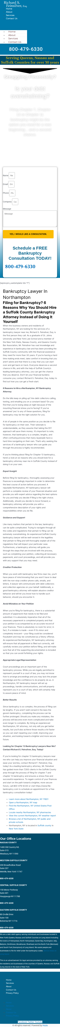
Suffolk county (44, 825)
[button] (13, 25)
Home (9, 8)
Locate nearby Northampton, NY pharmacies (30, 812)
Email (5, 184)
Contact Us (11, 18)
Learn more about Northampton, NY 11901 (28, 799)
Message (7, 209)
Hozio (45, 1025)
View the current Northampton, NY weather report (32, 815)
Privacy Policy (12, 993)
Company (7, 202)
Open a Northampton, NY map (23, 802)
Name (6, 175)
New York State (16, 829)
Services (10, 15)
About (9, 12)
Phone (6, 193)
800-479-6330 (20, 267)
